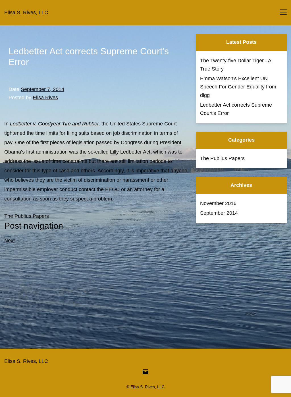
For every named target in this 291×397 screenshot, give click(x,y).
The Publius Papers (26, 216)
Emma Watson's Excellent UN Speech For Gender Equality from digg (238, 87)
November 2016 (218, 203)
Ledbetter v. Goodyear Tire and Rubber (54, 124)
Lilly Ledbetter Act (130, 152)
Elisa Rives (45, 97)
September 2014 (219, 213)
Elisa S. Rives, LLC (26, 12)
